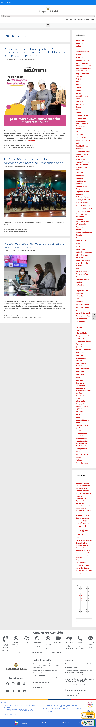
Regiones (79, 355)
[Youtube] (7, 691)
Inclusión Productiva (84, 252)
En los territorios (82, 197)
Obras (78, 543)
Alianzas (8, 318)
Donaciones (10, 232)
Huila (78, 246)
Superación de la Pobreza (14, 316)
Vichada (79, 460)
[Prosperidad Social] (48, 10)
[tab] (48, 723)
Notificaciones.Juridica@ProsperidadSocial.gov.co (77, 684)
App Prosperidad (82, 52)
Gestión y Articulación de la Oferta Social (19, 145)
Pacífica (79, 327)
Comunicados (81, 118)
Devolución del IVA (83, 140)
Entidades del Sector (66, 723)
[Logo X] (19, 683)
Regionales (80, 352)
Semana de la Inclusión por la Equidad (82, 406)
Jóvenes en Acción (83, 271)
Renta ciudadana (82, 369)
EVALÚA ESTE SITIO (71, 19)
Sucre (78, 417)
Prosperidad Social (21, 229)
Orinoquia (80, 324)
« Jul (78, 621)
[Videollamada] (58, 638)
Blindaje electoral (83, 60)
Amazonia (79, 43)
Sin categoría (81, 411)
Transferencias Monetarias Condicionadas (82, 435)
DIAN (78, 143)
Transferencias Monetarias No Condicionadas (82, 443)
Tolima (78, 431)
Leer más (32, 140)
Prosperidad (31, 147)
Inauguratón (80, 249)
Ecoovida (79, 173)
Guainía (79, 235)
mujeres (14, 147)
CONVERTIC (81, 19)
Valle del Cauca (82, 454)
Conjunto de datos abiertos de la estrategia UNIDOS (70, 708)
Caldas (78, 87)
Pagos (84, 543)
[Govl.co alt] (6, 2)
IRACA (78, 268)
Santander (80, 396)
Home (78, 243)
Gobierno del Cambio (84, 232)
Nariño (16, 232)
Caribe (78, 93)
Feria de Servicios (83, 211)
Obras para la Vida (83, 316)
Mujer (86, 535)
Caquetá (79, 90)
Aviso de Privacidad (30, 705)
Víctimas (79, 570)
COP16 (78, 129)
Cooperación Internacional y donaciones (82, 123)
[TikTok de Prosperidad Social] (24, 683)
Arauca (78, 54)
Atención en (69, 643)
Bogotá (78, 79)
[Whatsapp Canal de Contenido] (16, 638)
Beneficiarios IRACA (62, 706)
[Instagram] (13, 683)
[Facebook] (7, 683)
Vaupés (78, 457)
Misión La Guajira (82, 307)
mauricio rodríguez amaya (82, 530)
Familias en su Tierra (84, 205)
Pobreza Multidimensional (33, 318)
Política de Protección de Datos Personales (14, 705)
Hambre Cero (81, 241)
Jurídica (79, 282)
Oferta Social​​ (10, 229)
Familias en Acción (83, 203)
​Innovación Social (83, 260)
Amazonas (80, 40)
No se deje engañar (87, 540)
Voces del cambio (83, 463)
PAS (77, 330)
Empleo (8, 147)
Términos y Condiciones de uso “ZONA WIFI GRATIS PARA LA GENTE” (19, 711)
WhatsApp (16, 643)
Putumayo (80, 344)
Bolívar (78, 82)
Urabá (78, 451)
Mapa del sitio (7, 716)
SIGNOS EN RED (90, 19)
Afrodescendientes (80, 481)
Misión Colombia (82, 304)
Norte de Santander (83, 313)
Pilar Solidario (81, 333)
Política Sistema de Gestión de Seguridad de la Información (18, 709)
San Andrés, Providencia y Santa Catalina (83, 390)
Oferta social (22, 147)
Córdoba (79, 132)
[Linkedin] (13, 691)
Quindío (79, 347)
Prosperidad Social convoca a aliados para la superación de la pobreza (34, 245)
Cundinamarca (81, 137)
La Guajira (80, 285)
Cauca (78, 107)
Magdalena (80, 288)
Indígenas (78, 513)
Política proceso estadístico (10, 714)
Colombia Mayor (82, 115)
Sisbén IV (79, 414)
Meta (78, 299)
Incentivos (83, 508)
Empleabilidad (81, 175)
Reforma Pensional (83, 350)
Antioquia (79, 49)
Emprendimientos (81, 505)
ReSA (78, 377)
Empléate (79, 178)
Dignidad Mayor (82, 146)
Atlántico (79, 57)
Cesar (78, 110)
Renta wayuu (81, 374)
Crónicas (79, 134)
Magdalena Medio (83, 291)
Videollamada (58, 642)
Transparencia (81, 449)
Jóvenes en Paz (82, 274)
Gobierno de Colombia (46, 723)
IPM (13, 318)
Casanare (79, 101)
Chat (26, 642)
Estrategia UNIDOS (83, 200)
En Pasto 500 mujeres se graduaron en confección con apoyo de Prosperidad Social (34, 161)
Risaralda (79, 380)
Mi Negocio (80, 301)
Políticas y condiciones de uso (11, 713)
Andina (78, 46)
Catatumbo (80, 104)
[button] (48, 25)
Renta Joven (81, 371)
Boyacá (78, 85)
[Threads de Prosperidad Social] (24, 691)
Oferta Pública (81, 319)
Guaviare (79, 238)
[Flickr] (19, 691)
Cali (77, 488)
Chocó (78, 113)
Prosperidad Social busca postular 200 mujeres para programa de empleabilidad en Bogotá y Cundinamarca (35, 52)
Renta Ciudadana (82, 548)
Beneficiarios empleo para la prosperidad (68, 705)
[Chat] (26, 638)
